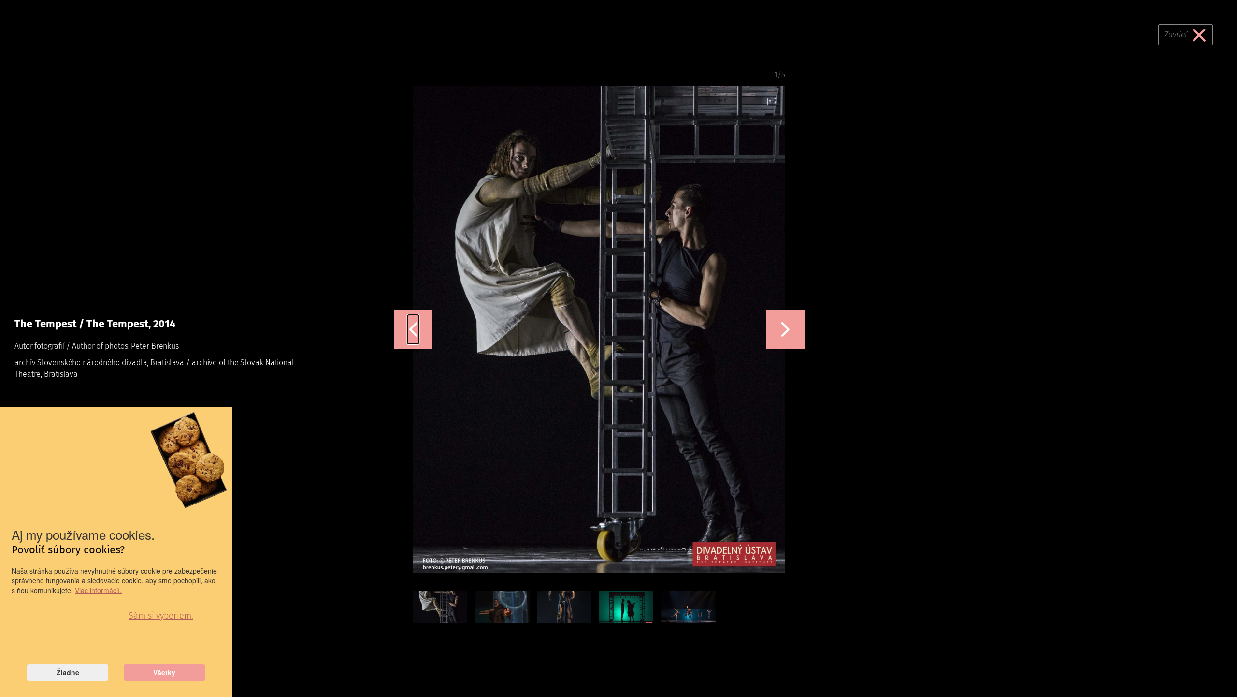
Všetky (164, 672)
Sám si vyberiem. (161, 615)
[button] (413, 329)
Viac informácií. (98, 590)
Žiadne (68, 672)
